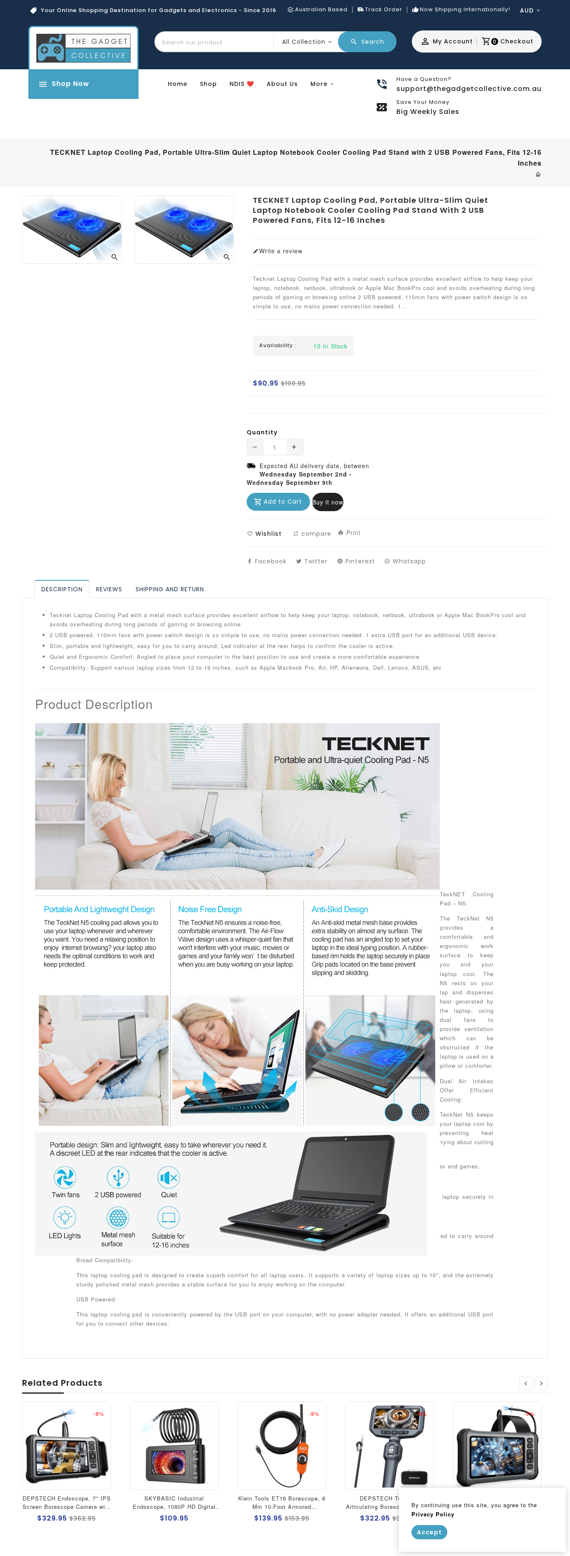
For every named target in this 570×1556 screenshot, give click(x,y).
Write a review (281, 251)
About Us (282, 84)
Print (352, 532)
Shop (208, 84)
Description (62, 589)
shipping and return (170, 589)
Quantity (262, 432)
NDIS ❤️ (242, 84)
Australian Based (321, 9)
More (319, 84)
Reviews (109, 589)
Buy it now (327, 502)
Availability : (277, 345)
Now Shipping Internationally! (465, 9)
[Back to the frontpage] (538, 174)
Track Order (383, 9)
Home (177, 84)
